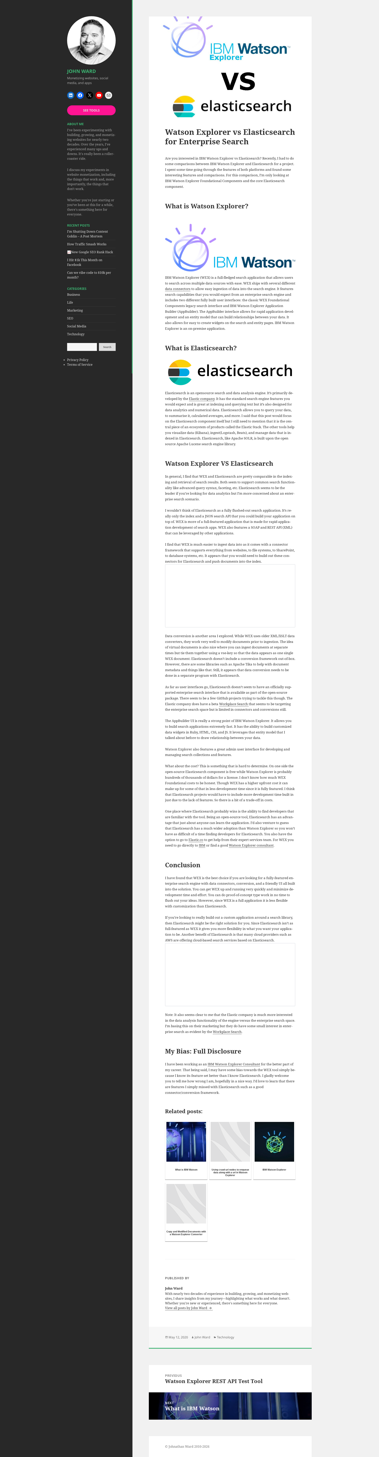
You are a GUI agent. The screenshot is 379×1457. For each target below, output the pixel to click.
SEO (70, 318)
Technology (75, 334)
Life (70, 302)
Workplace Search (234, 704)
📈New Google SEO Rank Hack (90, 252)
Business (73, 294)
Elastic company (202, 398)
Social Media (76, 326)
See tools (91, 110)
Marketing (75, 310)
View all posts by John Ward (186, 1308)
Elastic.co (196, 839)
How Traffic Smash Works (86, 244)
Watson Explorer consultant (251, 845)
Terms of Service (80, 364)
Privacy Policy (77, 360)
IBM (202, 845)
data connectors (177, 288)
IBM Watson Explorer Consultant (234, 1064)
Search (107, 347)
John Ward (81, 71)
